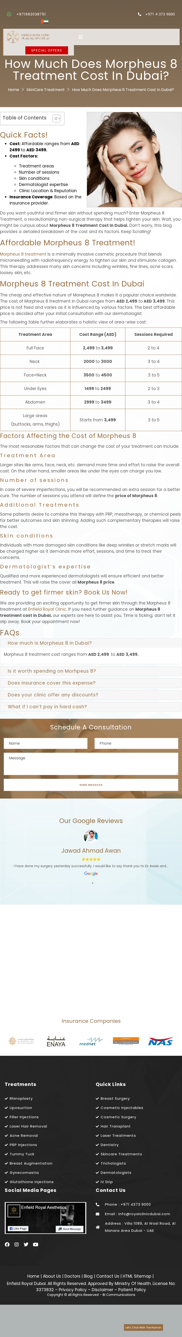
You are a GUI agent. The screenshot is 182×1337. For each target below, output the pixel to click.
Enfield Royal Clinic (47, 609)
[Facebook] (7, 1244)
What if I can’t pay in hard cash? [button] (47, 707)
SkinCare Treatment (46, 89)
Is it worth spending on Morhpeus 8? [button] (52, 671)
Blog (89, 1276)
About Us (52, 1276)
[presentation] (92, 883)
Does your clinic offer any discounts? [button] (53, 695)
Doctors (73, 1276)
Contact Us (108, 1276)
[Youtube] (35, 1244)
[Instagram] (16, 1244)
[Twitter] (26, 1244)
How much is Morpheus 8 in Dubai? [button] (50, 643)
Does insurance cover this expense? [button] (52, 683)
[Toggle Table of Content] (54, 118)
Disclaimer (102, 1290)
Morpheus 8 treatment (23, 254)
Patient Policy (132, 1290)
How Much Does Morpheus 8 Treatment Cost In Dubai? (123, 89)
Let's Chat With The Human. (143, 1327)
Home (13, 89)
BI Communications (119, 1294)
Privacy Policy (73, 1290)
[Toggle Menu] (126, 37)
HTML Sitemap (136, 1276)
